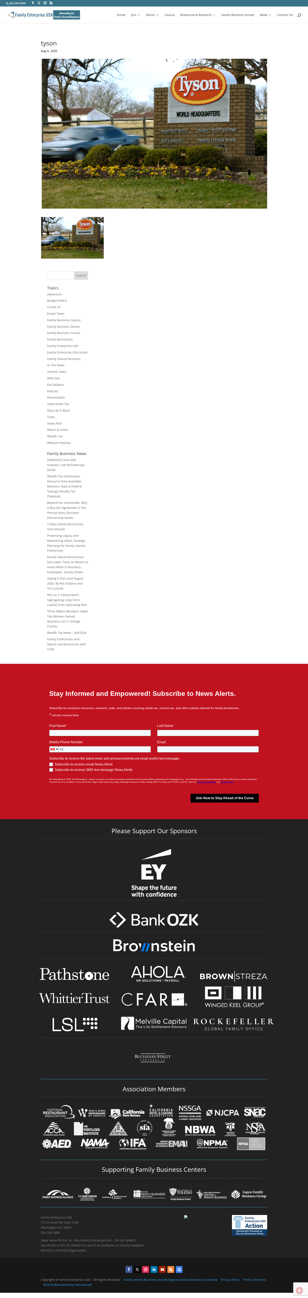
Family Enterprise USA (62, 346)
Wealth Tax (55, 436)
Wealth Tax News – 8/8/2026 (67, 633)
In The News (56, 365)
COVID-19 (53, 307)
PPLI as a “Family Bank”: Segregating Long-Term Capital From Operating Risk (67, 600)
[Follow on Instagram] (145, 1269)
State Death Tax (58, 404)
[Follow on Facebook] (129, 1269)
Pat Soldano (55, 385)
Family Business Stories (63, 327)
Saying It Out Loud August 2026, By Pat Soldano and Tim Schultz (65, 583)
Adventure (54, 294)
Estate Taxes (56, 314)
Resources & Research (196, 15)
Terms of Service (254, 1280)
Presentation (56, 397)
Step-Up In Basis (58, 410)
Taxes (51, 417)
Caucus (169, 15)
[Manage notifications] (299, 1290)
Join (133, 15)
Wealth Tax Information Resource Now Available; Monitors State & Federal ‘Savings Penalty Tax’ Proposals (64, 486)
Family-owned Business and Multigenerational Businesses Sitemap (171, 1280)
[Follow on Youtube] (162, 1269)
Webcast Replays (59, 443)
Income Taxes (56, 372)
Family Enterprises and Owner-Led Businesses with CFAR (66, 644)
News (264, 15)
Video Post (54, 423)
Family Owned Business (63, 359)
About (150, 15)
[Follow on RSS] (170, 1269)
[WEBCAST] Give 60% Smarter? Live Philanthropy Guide (66, 465)
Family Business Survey (237, 15)
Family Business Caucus (64, 320)
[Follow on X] (137, 1269)
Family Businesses (60, 339)
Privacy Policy (231, 1280)
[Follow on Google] (179, 1269)
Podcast (52, 391)
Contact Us (285, 15)
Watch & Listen (57, 430)
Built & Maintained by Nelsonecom (67, 1285)
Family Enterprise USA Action (67, 352)
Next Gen (53, 378)
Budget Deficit (57, 301)
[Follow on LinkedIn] (154, 1269)
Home (121, 15)
